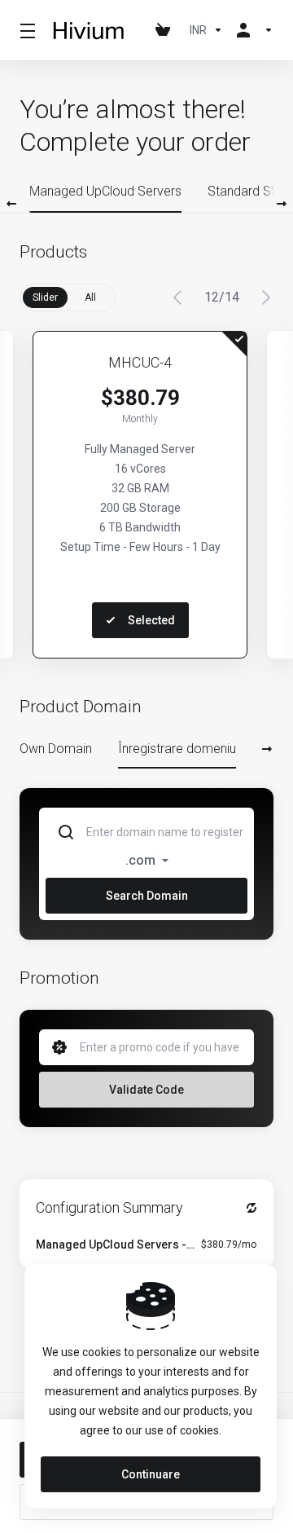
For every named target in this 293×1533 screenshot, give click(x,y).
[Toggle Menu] (25, 30)
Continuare (150, 1474)
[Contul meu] (251, 30)
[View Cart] (166, 30)
